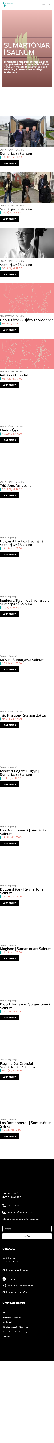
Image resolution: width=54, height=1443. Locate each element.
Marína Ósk (9, 430)
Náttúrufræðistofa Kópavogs (15, 1331)
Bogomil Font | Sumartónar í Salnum (23, 891)
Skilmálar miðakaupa (15, 1270)
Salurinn (6, 1336)
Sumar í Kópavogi (8, 537)
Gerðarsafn (7, 1322)
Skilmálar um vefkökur (15, 1292)
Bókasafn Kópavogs (11, 1317)
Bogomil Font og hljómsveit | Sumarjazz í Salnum (23, 543)
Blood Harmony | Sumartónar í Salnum (25, 1006)
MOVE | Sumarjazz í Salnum (22, 659)
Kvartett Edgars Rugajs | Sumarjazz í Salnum (19, 772)
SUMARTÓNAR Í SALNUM (12, 150)
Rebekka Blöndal (14, 375)
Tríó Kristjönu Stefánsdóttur (23, 715)
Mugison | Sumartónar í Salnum (26, 948)
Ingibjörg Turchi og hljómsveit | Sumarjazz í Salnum (25, 602)
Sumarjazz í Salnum (16, 153)
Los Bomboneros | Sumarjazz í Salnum (25, 832)
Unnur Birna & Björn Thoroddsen (27, 320)
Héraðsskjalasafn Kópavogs (15, 1326)
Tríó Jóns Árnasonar (16, 485)
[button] (44, 4)
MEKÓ (5, 1312)
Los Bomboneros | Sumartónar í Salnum (26, 1124)
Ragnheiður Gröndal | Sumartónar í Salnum (17, 1065)
